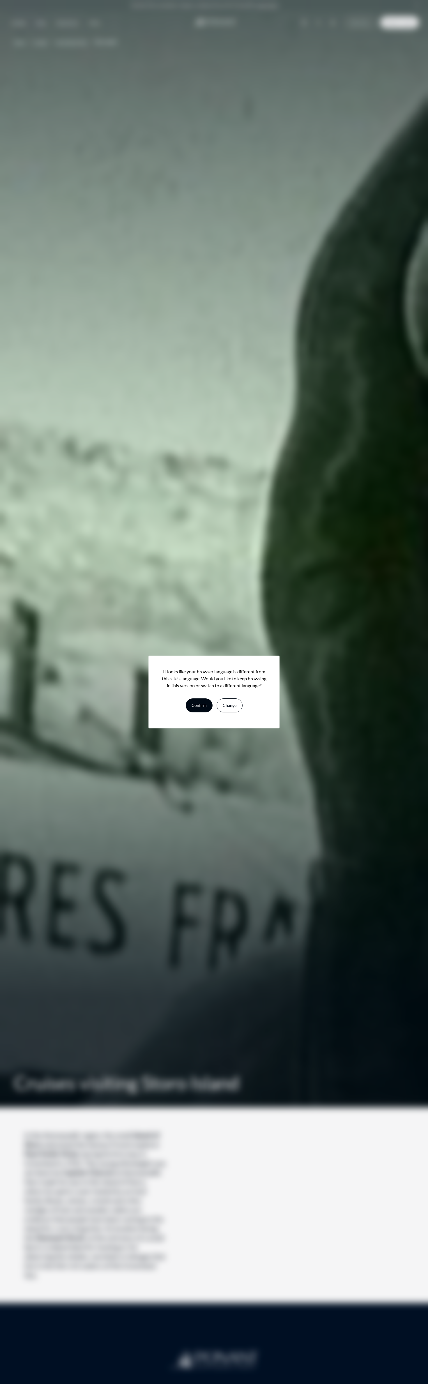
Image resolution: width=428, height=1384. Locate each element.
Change (229, 705)
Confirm (199, 705)
